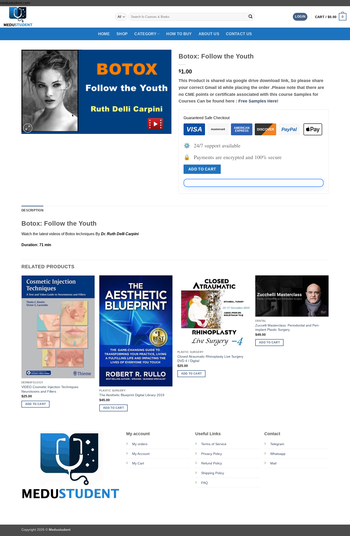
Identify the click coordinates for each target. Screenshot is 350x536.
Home (104, 34)
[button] (300, 17)
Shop (122, 34)
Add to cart (202, 169)
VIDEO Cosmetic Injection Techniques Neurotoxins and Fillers (49, 389)
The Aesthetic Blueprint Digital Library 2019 (131, 395)
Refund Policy (211, 463)
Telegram (277, 444)
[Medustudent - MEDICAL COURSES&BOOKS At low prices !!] (27, 17)
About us (209, 34)
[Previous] (21, 347)
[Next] (328, 347)
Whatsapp (277, 454)
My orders (139, 444)
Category (145, 34)
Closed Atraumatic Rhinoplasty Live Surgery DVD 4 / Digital (210, 359)
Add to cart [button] (35, 404)
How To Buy (179, 34)
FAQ (204, 483)
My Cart (138, 463)
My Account (141, 454)
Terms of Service (213, 444)
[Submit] (250, 17)
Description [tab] (32, 210)
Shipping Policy (212, 473)
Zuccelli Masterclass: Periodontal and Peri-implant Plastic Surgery (287, 327)
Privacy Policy (211, 454)
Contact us (239, 34)
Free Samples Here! (258, 101)
